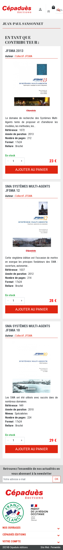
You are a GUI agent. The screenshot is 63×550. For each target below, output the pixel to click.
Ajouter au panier (31, 170)
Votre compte (12, 541)
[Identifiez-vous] (40, 6)
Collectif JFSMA (23, 56)
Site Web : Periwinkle (50, 547)
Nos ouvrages (11, 527)
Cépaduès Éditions (14, 534)
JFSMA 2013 (14, 51)
